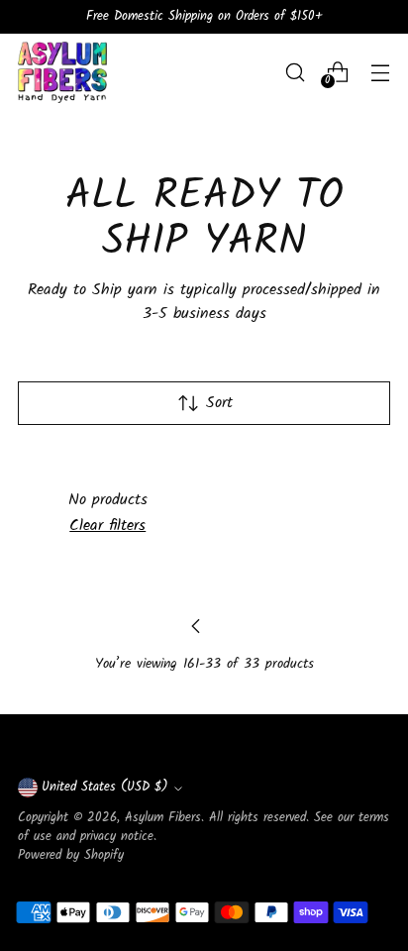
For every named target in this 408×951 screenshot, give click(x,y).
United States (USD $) (105, 787)
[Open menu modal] (379, 72)
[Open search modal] (294, 72)
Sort (219, 403)
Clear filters (107, 526)
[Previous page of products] (196, 626)
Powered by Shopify (71, 856)
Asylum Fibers (163, 818)
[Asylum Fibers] (62, 72)
